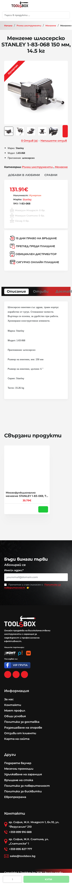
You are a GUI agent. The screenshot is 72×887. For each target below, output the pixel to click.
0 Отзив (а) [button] (29, 140)
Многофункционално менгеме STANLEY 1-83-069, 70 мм (27, 494)
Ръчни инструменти (29, 25)
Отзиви (41, 291)
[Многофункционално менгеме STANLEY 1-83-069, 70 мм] (27, 468)
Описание (16, 291)
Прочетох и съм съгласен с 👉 (32, 586)
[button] (22, 175)
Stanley (27, 199)
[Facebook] (7, 674)
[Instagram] (16, 674)
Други (10, 754)
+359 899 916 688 (20, 832)
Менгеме (50, 25)
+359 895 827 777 (20, 849)
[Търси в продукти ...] (66, 15)
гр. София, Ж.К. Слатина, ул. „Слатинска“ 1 (29, 841)
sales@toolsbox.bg (22, 856)
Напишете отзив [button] (54, 140)
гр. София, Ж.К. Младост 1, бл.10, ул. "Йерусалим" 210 (34, 824)
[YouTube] (24, 674)
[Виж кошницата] (65, 5)
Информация (16, 691)
